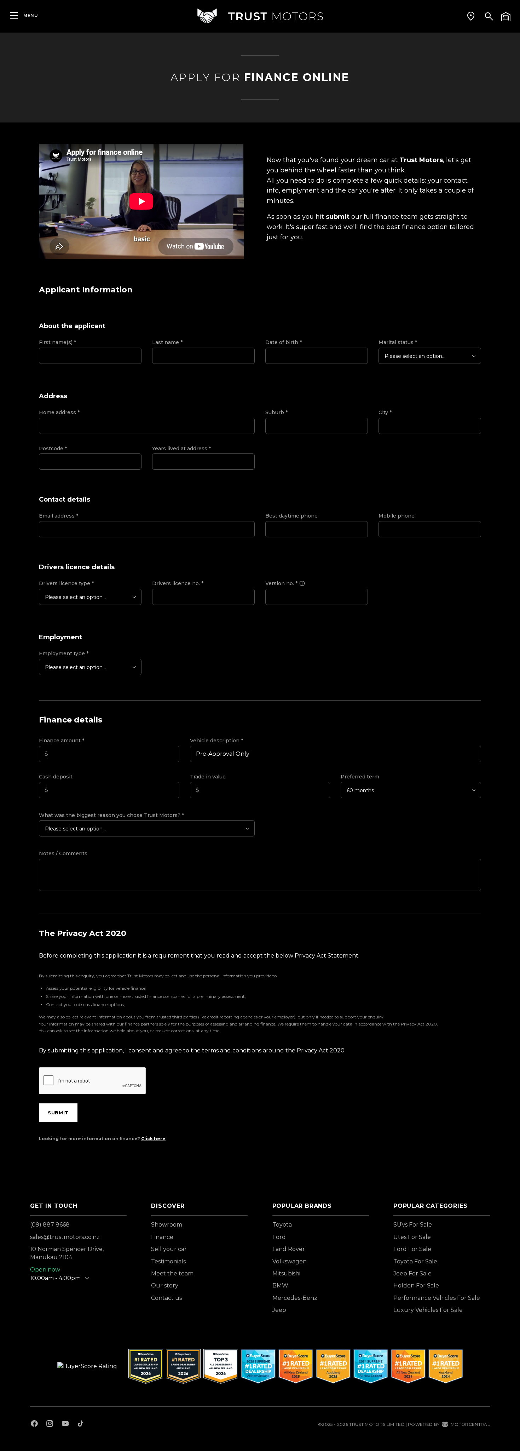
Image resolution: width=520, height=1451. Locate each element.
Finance (162, 1237)
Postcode (53, 448)
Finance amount (61, 740)
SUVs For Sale (412, 1224)
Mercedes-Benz (294, 1298)
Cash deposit (56, 776)
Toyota (282, 1224)
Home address (59, 412)
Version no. (281, 583)
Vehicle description (216, 740)
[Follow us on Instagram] (50, 1424)
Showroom (166, 1224)
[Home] (260, 15)
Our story (164, 1285)
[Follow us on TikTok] (80, 1424)
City (385, 412)
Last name (167, 342)
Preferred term (360, 776)
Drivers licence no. (177, 583)
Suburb (276, 412)
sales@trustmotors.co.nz (65, 1237)
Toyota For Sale (415, 1261)
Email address (58, 516)
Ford (279, 1237)
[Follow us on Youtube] (65, 1424)
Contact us (166, 1298)
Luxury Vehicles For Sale (428, 1310)
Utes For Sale (412, 1237)
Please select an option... (415, 356)
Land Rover (288, 1249)
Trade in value (208, 776)
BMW (280, 1285)
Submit (58, 1112)
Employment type (63, 653)
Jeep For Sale (412, 1273)
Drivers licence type (66, 583)
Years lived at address (181, 448)
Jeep (279, 1310)
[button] (470, 15)
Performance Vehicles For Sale (436, 1298)
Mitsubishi (286, 1273)
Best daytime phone (291, 516)
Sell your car (169, 1249)
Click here (153, 1138)
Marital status (398, 342)
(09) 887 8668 (50, 1224)
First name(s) (57, 342)
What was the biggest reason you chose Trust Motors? (111, 815)
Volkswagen (289, 1261)
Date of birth (283, 342)
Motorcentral (470, 1424)
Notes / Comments (63, 853)
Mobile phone (397, 516)
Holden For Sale (416, 1285)
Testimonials (168, 1261)
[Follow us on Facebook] (34, 1424)
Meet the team (172, 1273)
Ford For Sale (412, 1249)
